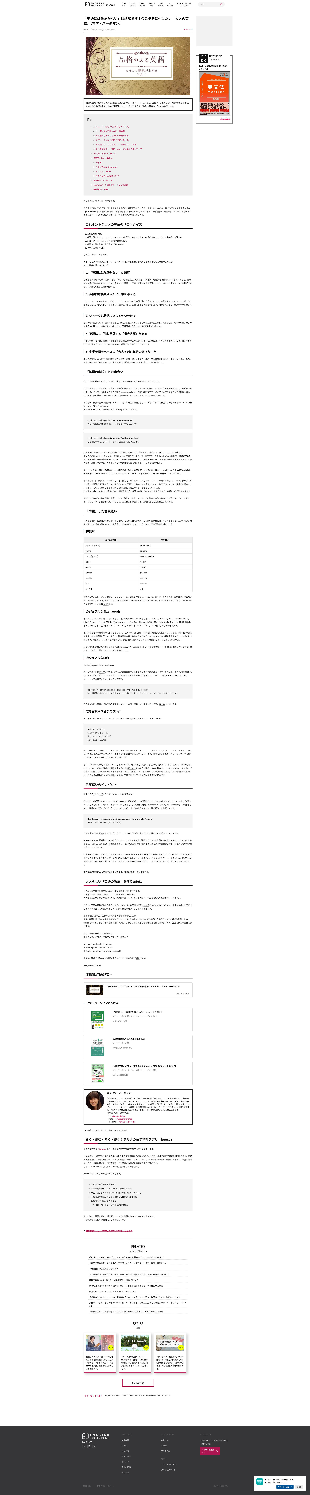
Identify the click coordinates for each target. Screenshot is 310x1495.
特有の (154, 358)
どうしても (88, 646)
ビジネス (125, 1451)
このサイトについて (169, 1464)
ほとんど (178, 388)
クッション (110, 283)
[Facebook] (84, 1446)
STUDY (86, 30)
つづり (106, 604)
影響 (134, 326)
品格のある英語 (110, 30)
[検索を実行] (221, 4)
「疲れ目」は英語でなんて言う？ (103, 1268)
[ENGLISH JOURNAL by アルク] (94, 4)
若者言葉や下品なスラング (107, 175)
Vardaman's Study (127, 1121)
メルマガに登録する (208, 1451)
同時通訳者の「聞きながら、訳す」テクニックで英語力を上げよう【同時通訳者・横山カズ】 (129, 1274)
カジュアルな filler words (107, 166)
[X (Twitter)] (94, 1446)
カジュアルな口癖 (103, 171)
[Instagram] (89, 1446)
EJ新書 (164, 1445)
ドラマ (102, 671)
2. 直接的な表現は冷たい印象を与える (112, 135)
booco (102, 1148)
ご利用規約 (86, 1486)
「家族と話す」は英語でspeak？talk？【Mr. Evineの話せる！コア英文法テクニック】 (126, 1311)
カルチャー (126, 1456)
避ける (162, 703)
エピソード (98, 794)
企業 (138, 381)
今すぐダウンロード (285, 1487)
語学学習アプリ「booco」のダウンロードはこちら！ (109, 1230)
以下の (100, 718)
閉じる (299, 1487)
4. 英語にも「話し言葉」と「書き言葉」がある (116, 144)
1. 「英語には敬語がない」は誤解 (110, 131)
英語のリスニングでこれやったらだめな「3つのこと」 (113, 1291)
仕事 (136, 501)
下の (109, 843)
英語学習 (125, 1440)
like (92, 664)
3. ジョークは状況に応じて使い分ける (112, 140)
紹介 (138, 958)
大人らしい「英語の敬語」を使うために (110, 184)
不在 (101, 833)
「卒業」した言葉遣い (103, 157)
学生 (151, 520)
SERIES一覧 (138, 1382)
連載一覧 (164, 1440)
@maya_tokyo (118, 1115)
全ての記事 (126, 1467)
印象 (112, 304)
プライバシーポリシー (105, 1486)
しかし (146, 750)
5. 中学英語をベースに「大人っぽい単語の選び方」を (119, 149)
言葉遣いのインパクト (103, 180)
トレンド (125, 1461)
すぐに (100, 618)
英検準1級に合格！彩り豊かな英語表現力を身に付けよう (114, 1280)
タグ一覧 (88, 1395)
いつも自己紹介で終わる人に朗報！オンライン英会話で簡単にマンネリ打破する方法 (126, 1285)
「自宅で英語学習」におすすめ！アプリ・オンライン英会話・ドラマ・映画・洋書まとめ (128, 1263)
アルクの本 (165, 1451)
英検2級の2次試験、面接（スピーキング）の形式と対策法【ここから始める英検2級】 (126, 1257)
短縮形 (98, 162)
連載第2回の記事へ (101, 189)
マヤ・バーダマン (97, 30)
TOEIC (124, 1445)
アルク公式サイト (168, 1469)
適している (144, 905)
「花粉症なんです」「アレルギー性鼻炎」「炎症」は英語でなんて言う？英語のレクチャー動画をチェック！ (135, 1297)
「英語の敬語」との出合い (104, 153)
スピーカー (131, 768)
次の (97, 1173)
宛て (164, 801)
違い (128, 340)
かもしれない (143, 861)
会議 (190, 632)
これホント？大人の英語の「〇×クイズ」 (111, 126)
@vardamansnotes (124, 1118)
